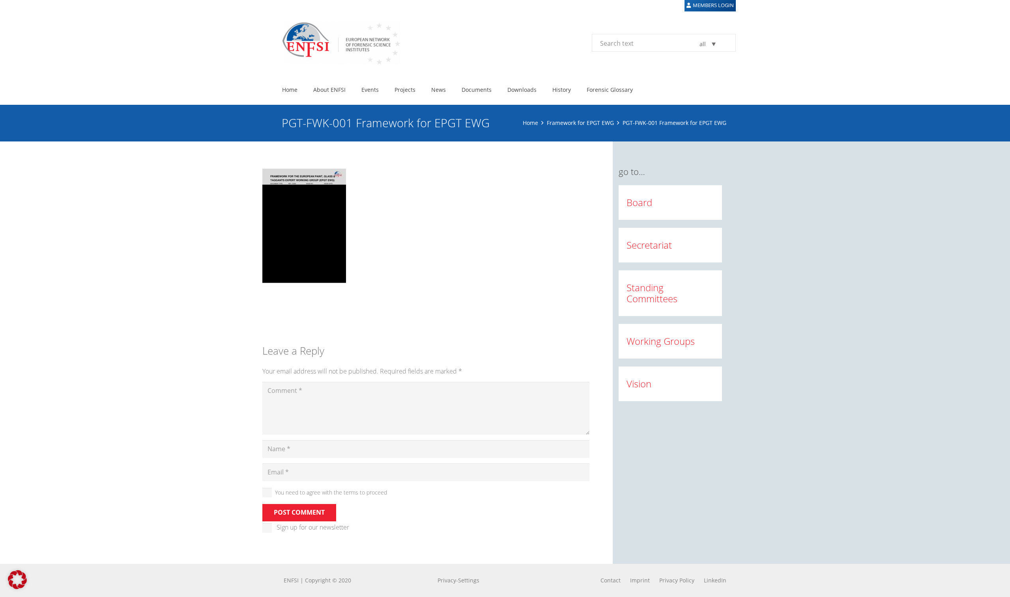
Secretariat (649, 244)
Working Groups (661, 341)
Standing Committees (652, 293)
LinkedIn (715, 580)
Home (530, 122)
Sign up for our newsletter (313, 527)
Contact (610, 580)
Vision (639, 383)
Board (639, 202)
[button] (350, 89)
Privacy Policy (676, 580)
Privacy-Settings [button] (458, 580)
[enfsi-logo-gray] (337, 42)
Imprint (640, 580)
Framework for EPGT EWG (580, 122)
